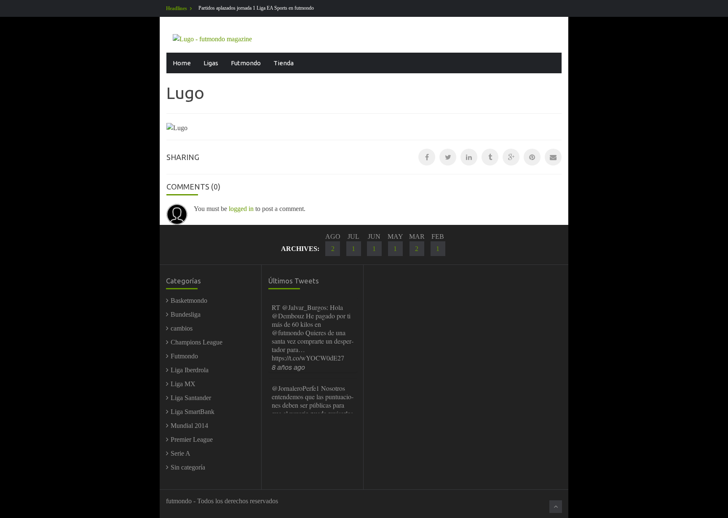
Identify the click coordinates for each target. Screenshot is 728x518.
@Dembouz (288, 315)
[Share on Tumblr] (490, 157)
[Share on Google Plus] (511, 157)
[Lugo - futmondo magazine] (212, 38)
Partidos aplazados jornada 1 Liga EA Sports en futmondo (256, 8)
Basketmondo (189, 300)
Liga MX (183, 383)
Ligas (210, 63)
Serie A (180, 453)
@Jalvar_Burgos (304, 307)
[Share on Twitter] (447, 157)
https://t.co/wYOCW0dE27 (308, 357)
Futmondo (246, 63)
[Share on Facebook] (426, 157)
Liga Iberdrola (190, 370)
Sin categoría (188, 467)
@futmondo (288, 332)
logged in (241, 208)
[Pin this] (532, 157)
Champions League (196, 342)
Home (182, 63)
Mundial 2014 (189, 425)
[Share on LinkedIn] (468, 157)
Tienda (283, 63)
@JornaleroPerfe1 (295, 388)
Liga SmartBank (192, 411)
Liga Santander (191, 397)
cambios (182, 328)
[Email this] (553, 157)
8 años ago (288, 367)
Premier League (192, 439)
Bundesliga (186, 314)
